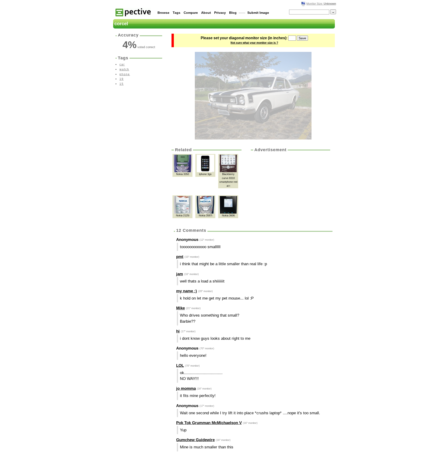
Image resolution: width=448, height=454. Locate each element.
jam (179, 274)
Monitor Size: (321, 3)
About (206, 12)
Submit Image (258, 12)
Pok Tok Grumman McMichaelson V (209, 423)
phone (124, 74)
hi (178, 331)
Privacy (220, 12)
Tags (176, 12)
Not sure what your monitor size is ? (254, 42)
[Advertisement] (290, 188)
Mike (180, 308)
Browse (163, 12)
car (122, 64)
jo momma (186, 388)
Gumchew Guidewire (195, 440)
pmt (179, 256)
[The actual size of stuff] (133, 12)
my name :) (186, 291)
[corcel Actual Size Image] (253, 95)
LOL (180, 365)
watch (124, 69)
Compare (191, 12)
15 (121, 84)
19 (121, 79)
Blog (233, 12)
